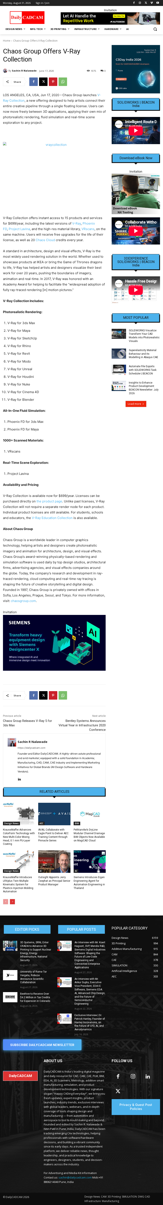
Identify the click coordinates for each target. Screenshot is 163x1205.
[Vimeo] (151, 3)
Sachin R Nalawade (24, 70)
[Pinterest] (53, 81)
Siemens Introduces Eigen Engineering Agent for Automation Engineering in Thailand (89, 882)
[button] (155, 29)
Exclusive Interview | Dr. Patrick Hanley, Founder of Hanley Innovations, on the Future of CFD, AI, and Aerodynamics (89, 1022)
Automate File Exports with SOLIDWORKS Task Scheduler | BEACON (142, 370)
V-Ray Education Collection (52, 518)
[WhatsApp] (63, 81)
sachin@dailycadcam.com (75, 1177)
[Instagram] (140, 3)
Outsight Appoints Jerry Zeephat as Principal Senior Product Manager (54, 881)
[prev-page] (5, 901)
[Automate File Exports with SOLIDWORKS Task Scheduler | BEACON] (119, 370)
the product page (49, 501)
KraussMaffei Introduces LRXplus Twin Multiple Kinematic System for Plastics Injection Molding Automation (18, 884)
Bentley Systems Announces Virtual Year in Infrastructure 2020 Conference (82, 725)
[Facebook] (134, 3)
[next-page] (12, 901)
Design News (11, 823)
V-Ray (76, 223)
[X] (145, 3)
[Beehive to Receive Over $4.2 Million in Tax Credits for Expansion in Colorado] (10, 997)
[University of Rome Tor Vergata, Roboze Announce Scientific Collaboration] (10, 975)
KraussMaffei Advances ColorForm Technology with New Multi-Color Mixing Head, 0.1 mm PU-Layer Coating (19, 836)
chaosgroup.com (23, 601)
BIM (77, 823)
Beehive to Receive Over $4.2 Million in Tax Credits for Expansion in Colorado (35, 997)
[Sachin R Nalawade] (5, 71)
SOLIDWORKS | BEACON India (136, 104)
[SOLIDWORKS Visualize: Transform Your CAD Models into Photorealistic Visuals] (119, 334)
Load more (134, 404)
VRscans (88, 229)
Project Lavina (19, 229)
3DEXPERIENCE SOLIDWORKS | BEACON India (136, 262)
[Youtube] (157, 3)
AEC (41, 823)
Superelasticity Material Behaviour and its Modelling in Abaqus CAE (143, 354)
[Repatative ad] (110, 18)
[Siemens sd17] (54, 643)
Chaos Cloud (45, 240)
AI (40, 870)
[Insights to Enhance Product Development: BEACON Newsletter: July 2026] (119, 386)
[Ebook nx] (136, 194)
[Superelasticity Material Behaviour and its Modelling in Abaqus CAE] (119, 354)
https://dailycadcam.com (31, 747)
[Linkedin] (19, 778)
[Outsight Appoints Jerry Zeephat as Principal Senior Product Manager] (54, 861)
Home (6, 40)
